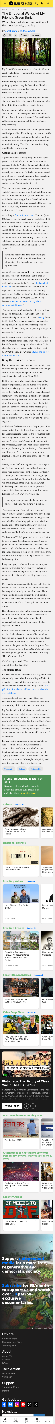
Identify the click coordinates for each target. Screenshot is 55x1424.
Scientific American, (25, 215)
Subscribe (12, 1285)
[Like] (4, 35)
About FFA (7, 1356)
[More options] (35, 829)
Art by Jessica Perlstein (42, 1328)
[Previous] (26, 1106)
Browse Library (9, 1338)
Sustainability (36, 769)
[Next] (33, 1106)
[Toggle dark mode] (42, 3)
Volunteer (7, 1376)
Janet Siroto (11, 31)
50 (14, 1294)
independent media (23, 1260)
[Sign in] (47, 3)
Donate (5, 1390)
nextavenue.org (27, 31)
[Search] (36, 3)
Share (37, 35)
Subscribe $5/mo (10, 1387)
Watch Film (12, 1106)
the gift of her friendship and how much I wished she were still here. (25, 689)
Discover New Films (12, 1342)
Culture (22, 769)
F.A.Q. (5, 1363)
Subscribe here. (28, 793)
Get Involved (8, 1373)
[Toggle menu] (5, 3)
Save (25, 35)
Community (8, 769)
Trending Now (9, 1345)
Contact (6, 1359)
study (41, 317)
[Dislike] (10, 35)
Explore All (19, 805)
